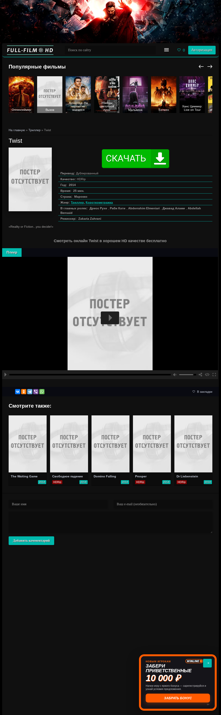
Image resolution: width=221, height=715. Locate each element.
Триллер (77, 202)
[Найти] (151, 50)
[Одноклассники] (23, 391)
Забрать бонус (178, 698)
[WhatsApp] (41, 391)
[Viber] (35, 391)
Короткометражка (99, 202)
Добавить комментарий (31, 540)
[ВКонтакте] (17, 391)
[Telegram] (29, 391)
